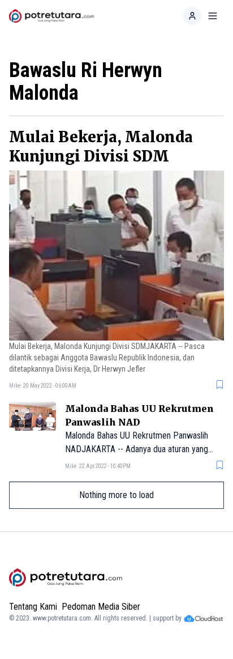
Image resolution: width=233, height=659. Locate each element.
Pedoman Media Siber (101, 606)
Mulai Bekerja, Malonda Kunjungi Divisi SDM (101, 146)
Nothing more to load (116, 495)
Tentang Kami (33, 606)
